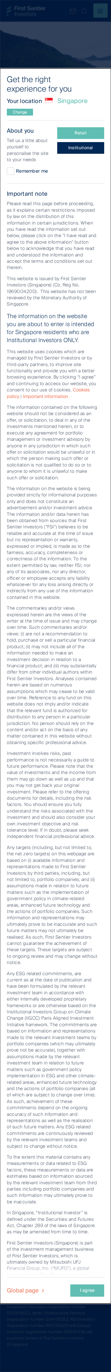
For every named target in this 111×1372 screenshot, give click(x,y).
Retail (81, 133)
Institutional (80, 148)
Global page (23, 1290)
